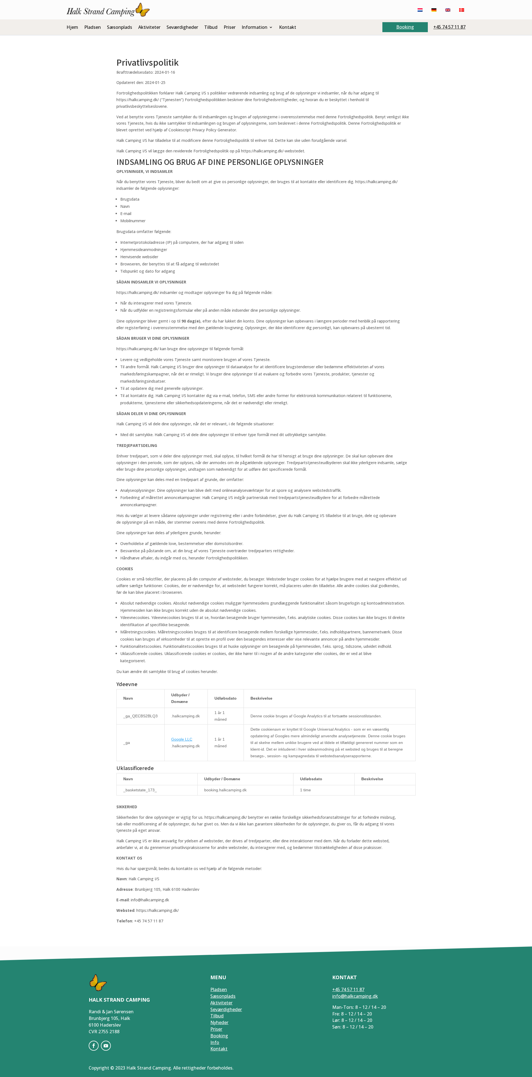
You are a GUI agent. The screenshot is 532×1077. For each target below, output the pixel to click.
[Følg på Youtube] (106, 1046)
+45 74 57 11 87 (449, 27)
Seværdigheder (182, 27)
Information (254, 27)
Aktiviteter (149, 27)
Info (214, 1042)
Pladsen (92, 27)
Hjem (72, 27)
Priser (230, 27)
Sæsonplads (119, 27)
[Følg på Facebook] (94, 1046)
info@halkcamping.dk (355, 996)
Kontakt (287, 27)
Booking (405, 27)
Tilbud (211, 27)
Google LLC (181, 739)
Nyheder (219, 1022)
